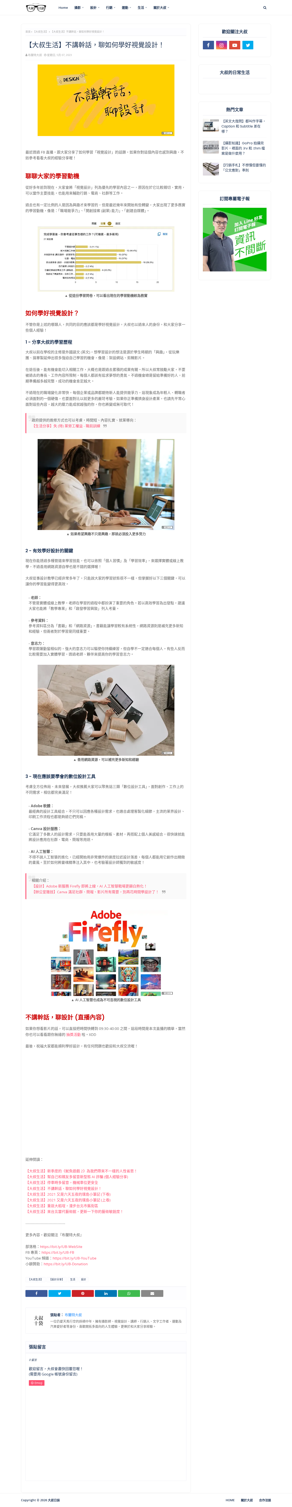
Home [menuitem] (63, 7)
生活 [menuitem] (141, 7)
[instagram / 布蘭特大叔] (221, 45)
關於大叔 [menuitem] (159, 7)
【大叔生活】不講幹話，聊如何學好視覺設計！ (63, 1188)
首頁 (28, 32)
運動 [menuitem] (125, 7)
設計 (83, 1279)
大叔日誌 (54, 1500)
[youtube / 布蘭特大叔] (234, 45)
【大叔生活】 (40, 32)
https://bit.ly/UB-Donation (66, 1263)
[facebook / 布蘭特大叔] (208, 45)
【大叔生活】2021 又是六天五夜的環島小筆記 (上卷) (68, 1200)
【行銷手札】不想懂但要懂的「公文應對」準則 (243, 168)
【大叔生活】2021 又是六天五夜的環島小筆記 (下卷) (68, 1194)
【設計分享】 (56, 1279)
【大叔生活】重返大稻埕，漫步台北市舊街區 (61, 1205)
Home (230, 1500)
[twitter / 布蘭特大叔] (248, 45)
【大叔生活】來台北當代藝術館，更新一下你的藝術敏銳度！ (74, 1211)
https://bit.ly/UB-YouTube (74, 1258)
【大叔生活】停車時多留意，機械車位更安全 (61, 1182)
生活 (72, 1279)
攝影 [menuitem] (77, 7)
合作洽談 (265, 1500)
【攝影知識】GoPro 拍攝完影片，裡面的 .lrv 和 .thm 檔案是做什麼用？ (243, 148)
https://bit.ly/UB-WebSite (61, 1246)
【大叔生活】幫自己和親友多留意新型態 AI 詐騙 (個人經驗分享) (76, 1176)
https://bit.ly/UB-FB (57, 1252)
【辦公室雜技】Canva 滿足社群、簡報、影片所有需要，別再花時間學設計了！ (95, 891)
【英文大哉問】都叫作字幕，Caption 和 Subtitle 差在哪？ (243, 126)
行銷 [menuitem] (109, 7)
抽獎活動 (73, 1034)
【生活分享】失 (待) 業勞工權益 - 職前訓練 (66, 425)
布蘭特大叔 (35, 55)
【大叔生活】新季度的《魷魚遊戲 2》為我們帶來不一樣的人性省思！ (81, 1171)
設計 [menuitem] (93, 7)
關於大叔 (247, 1500)
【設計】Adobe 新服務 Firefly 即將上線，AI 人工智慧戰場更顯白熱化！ (89, 886)
